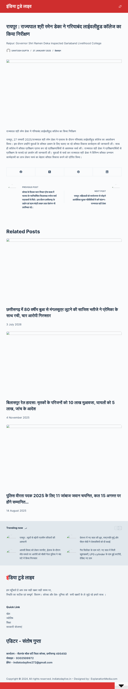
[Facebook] (20, 172)
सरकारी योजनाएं (14, 626)
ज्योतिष (9, 618)
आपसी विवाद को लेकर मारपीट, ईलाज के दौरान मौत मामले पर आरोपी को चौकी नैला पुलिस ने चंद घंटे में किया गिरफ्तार (40, 554)
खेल (8, 613)
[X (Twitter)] (49, 172)
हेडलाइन (58, 50)
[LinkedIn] (107, 172)
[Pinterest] (78, 172)
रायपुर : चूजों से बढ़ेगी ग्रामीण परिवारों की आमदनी (37, 539)
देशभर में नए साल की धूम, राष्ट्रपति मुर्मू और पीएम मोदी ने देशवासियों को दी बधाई (99, 539)
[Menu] (120, 6)
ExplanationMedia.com (103, 678)
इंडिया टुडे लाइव (19, 6)
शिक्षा (8, 622)
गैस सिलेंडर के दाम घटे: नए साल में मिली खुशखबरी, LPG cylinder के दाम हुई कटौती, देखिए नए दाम (100, 554)
